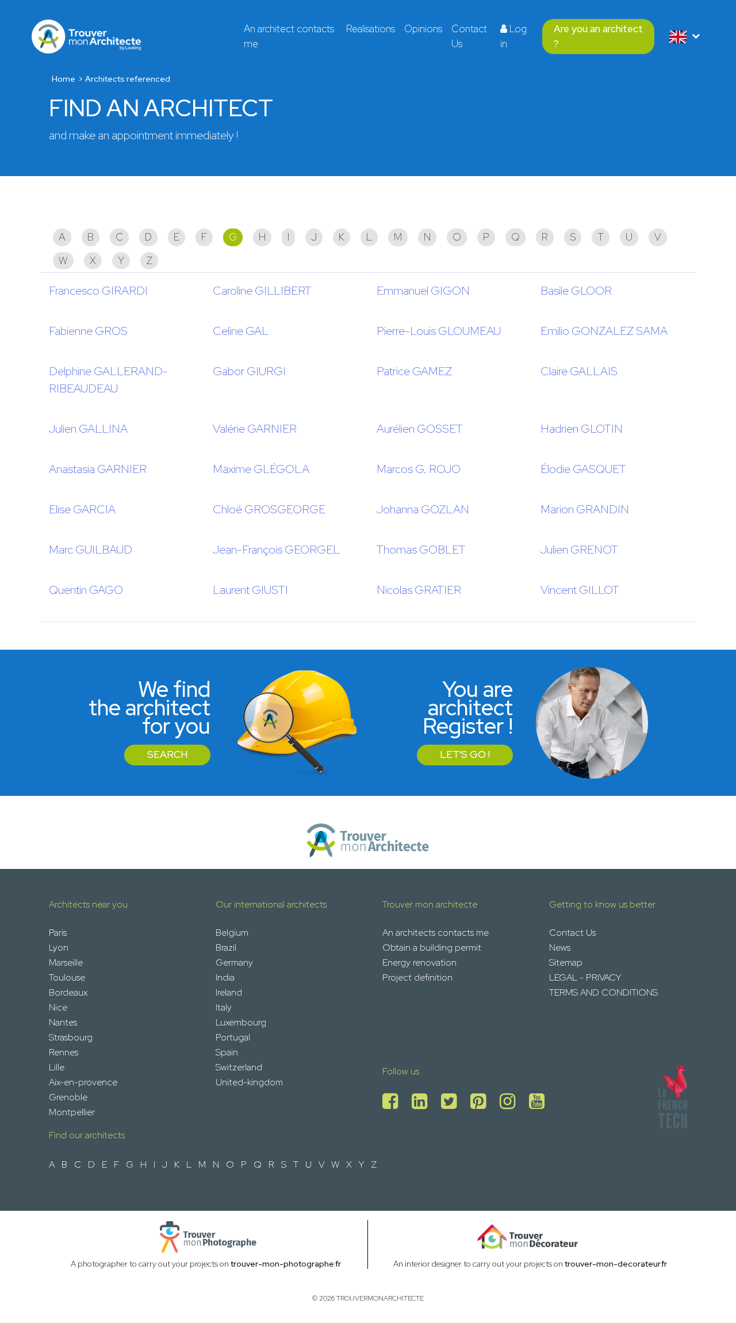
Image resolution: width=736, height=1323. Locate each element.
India (225, 977)
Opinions (423, 28)
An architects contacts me (435, 933)
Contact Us (469, 36)
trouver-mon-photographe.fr (286, 1264)
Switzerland (239, 1067)
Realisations (370, 28)
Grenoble (68, 1097)
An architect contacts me (289, 36)
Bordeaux (68, 992)
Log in (513, 36)
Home (63, 79)
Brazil (226, 947)
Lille (56, 1067)
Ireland (229, 992)
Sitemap (565, 962)
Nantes (63, 1022)
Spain (227, 1052)
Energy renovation (419, 962)
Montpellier (72, 1112)
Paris (58, 933)
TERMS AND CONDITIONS (603, 992)
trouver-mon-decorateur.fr (616, 1264)
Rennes (63, 1052)
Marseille (66, 962)
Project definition (417, 977)
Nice (58, 1007)
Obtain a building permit (431, 947)
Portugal (233, 1037)
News (559, 947)
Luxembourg (241, 1022)
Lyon (58, 947)
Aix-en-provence (83, 1082)
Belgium (232, 933)
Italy (224, 1007)
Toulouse (67, 977)
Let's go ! (465, 754)
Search (167, 754)
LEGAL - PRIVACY (585, 977)
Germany (234, 962)
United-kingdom (249, 1082)
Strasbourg (71, 1037)
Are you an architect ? (598, 36)
